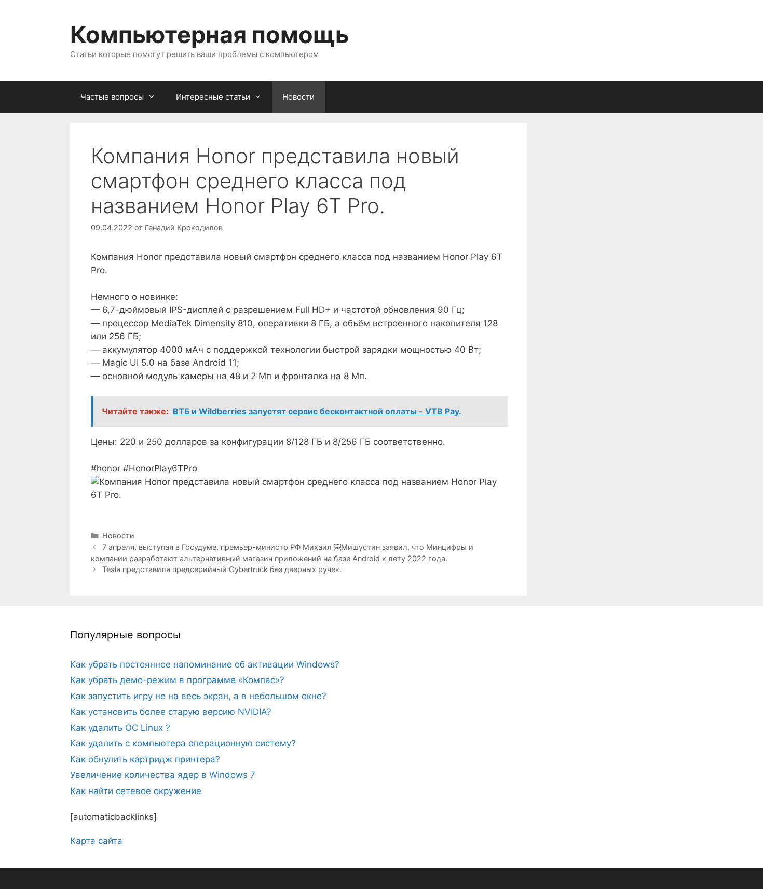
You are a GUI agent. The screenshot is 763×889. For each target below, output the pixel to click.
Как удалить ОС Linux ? (120, 728)
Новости (298, 97)
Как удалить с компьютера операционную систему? (183, 743)
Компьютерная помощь (209, 34)
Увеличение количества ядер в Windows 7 (162, 775)
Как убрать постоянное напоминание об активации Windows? (204, 664)
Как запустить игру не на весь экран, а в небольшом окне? (198, 696)
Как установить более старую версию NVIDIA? (170, 711)
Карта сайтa (96, 841)
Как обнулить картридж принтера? (145, 759)
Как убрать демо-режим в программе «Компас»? (177, 680)
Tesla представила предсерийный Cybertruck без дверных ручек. (222, 569)
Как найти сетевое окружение (135, 791)
